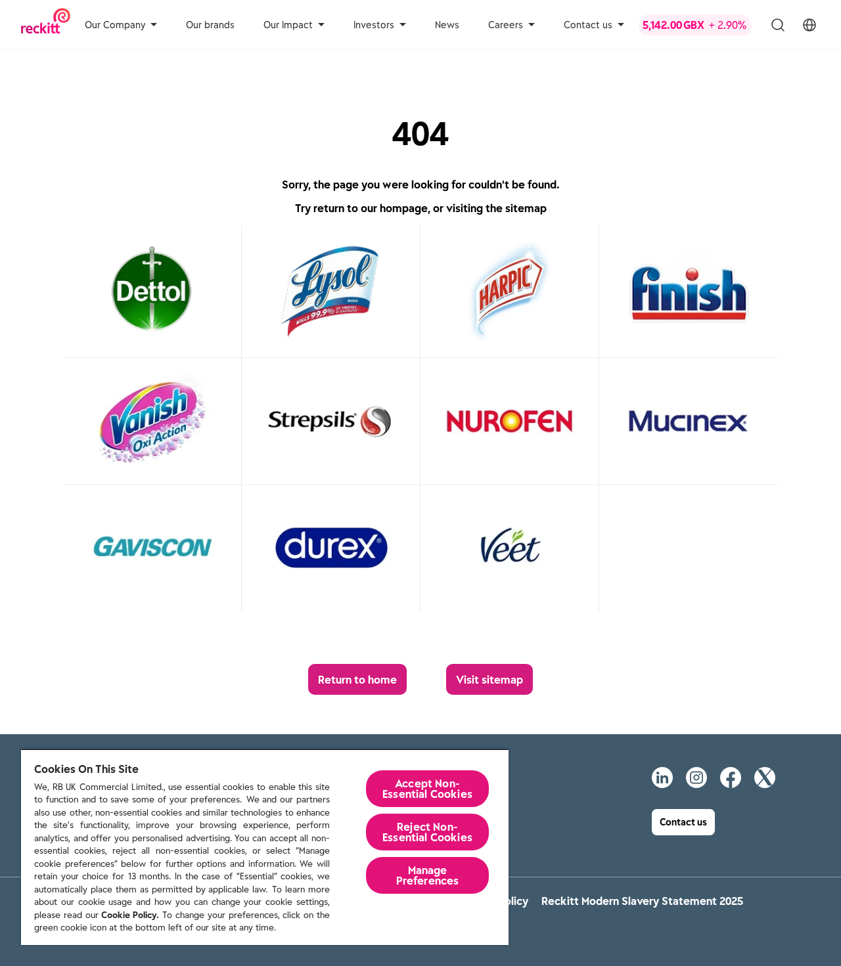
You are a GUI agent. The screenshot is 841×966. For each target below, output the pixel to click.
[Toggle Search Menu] (777, 25)
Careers (505, 25)
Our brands (210, 25)
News (447, 25)
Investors (373, 25)
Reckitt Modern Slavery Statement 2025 (642, 901)
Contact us (588, 25)
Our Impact (288, 25)
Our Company (115, 25)
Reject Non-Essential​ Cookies (427, 832)
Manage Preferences (427, 875)
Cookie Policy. (130, 915)
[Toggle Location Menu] (809, 25)
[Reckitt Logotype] (45, 25)
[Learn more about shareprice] (695, 24)
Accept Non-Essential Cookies (427, 789)
